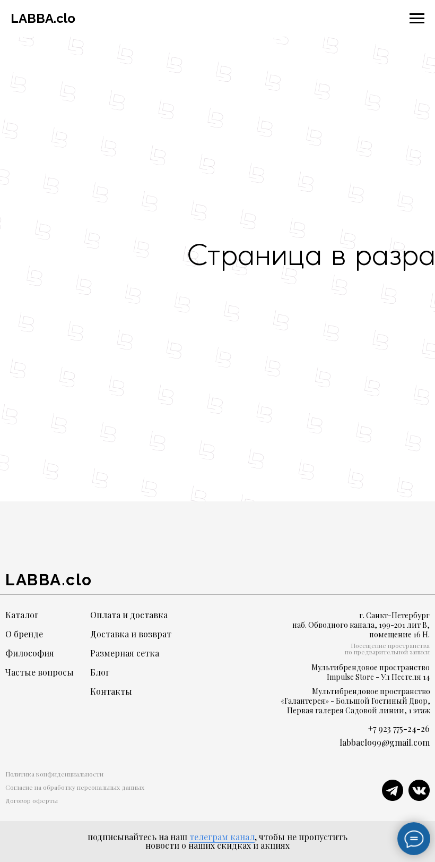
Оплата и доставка (129, 614)
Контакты (111, 691)
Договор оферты (31, 800)
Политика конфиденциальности (54, 774)
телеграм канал (222, 836)
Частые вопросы (39, 672)
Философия (29, 653)
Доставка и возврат (130, 633)
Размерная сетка (124, 653)
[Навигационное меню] (417, 18)
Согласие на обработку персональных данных (74, 787)
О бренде (24, 633)
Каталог (22, 614)
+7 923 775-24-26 (399, 728)
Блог (100, 672)
